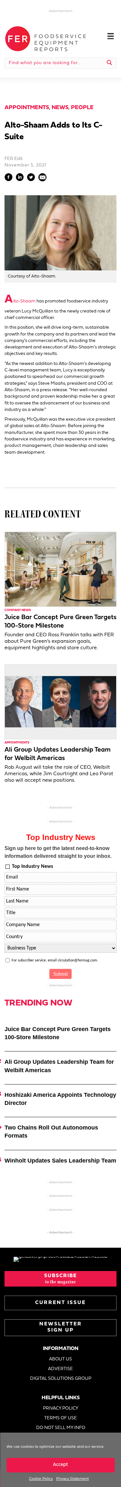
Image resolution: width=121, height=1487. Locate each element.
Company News (18, 610)
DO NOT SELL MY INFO (60, 1427)
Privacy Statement (72, 1479)
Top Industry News (32, 866)
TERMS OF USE (60, 1418)
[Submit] (109, 63)
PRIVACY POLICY (60, 1408)
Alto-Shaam (20, 301)
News (60, 108)
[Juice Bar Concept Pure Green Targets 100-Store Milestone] (60, 569)
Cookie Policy (41, 1479)
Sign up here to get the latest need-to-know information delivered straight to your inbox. (58, 852)
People (82, 108)
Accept (60, 1464)
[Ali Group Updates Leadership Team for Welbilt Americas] (60, 701)
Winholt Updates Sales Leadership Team (60, 1160)
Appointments (27, 108)
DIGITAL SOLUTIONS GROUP (60, 1378)
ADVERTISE (60, 1369)
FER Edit (14, 158)
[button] (60, 1279)
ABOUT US (60, 1359)
